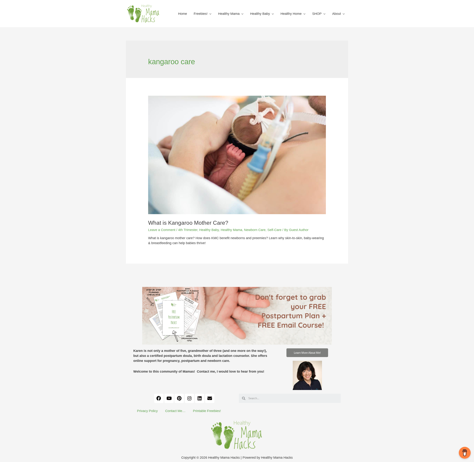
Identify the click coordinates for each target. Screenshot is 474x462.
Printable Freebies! (207, 411)
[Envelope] (209, 398)
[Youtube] (169, 398)
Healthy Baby (260, 14)
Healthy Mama (229, 14)
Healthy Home (291, 14)
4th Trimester (187, 230)
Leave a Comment (161, 230)
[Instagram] (189, 398)
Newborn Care (255, 230)
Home (182, 14)
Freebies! (201, 14)
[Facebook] (158, 398)
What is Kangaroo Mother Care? (188, 223)
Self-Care (274, 230)
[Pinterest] (179, 398)
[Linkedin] (199, 398)
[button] (307, 352)
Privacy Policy (147, 411)
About (336, 14)
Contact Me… (175, 411)
